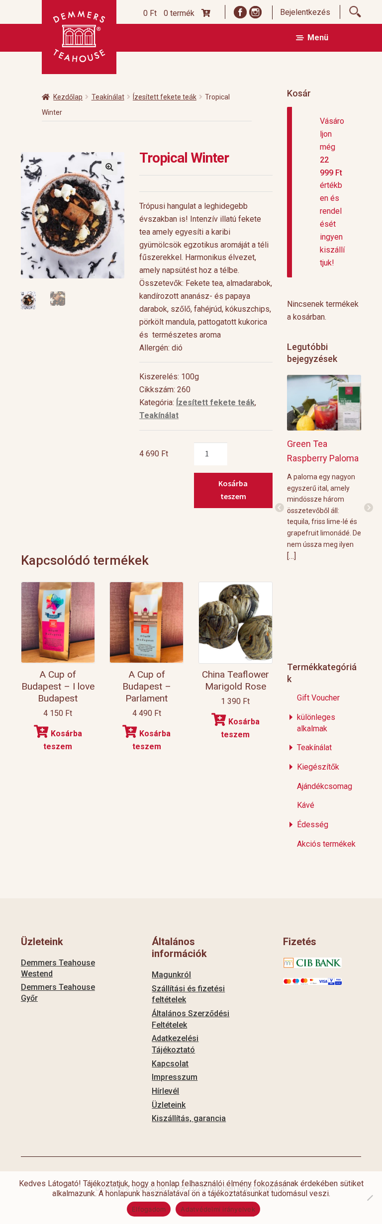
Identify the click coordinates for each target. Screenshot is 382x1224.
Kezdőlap (68, 97)
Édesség (312, 824)
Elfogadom (149, 1209)
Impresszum (174, 1077)
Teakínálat (108, 97)
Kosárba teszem (233, 489)
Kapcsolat (170, 1063)
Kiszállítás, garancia (189, 1118)
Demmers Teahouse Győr (58, 992)
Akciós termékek (326, 844)
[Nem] (370, 1198)
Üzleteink (169, 1105)
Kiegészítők (318, 767)
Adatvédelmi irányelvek (218, 1209)
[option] (324, 467)
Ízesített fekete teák (164, 97)
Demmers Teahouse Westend (58, 968)
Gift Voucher (318, 697)
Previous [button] (280, 508)
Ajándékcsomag (324, 786)
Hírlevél (165, 1091)
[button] (109, 167)
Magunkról (171, 974)
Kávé (305, 805)
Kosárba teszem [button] (62, 740)
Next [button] (369, 508)
